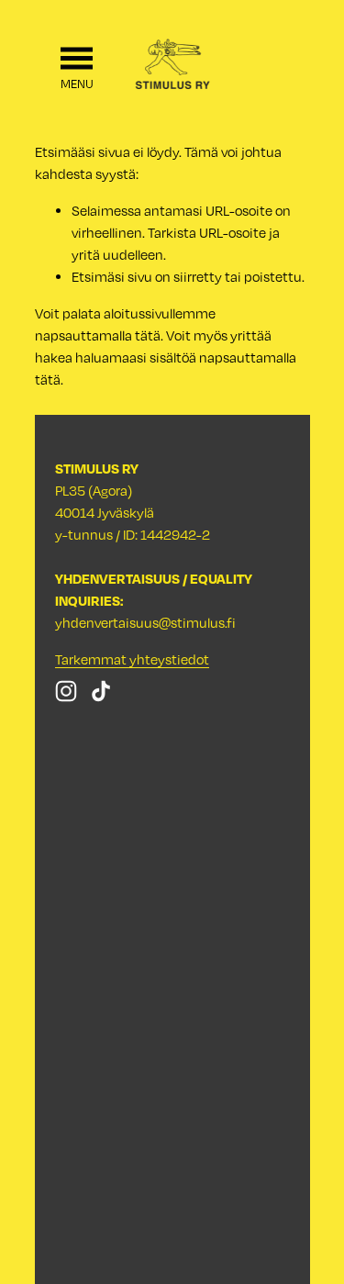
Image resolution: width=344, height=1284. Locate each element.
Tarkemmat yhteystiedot (132, 659)
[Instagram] (66, 691)
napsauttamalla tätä (98, 335)
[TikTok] (101, 691)
